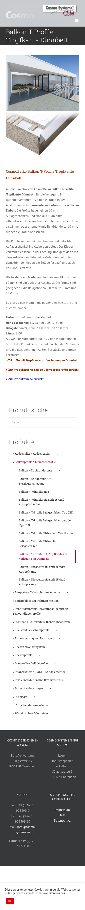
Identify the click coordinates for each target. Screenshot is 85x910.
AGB (62, 815)
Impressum (62, 810)
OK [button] (10, 901)
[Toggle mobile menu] (77, 20)
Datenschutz (62, 820)
